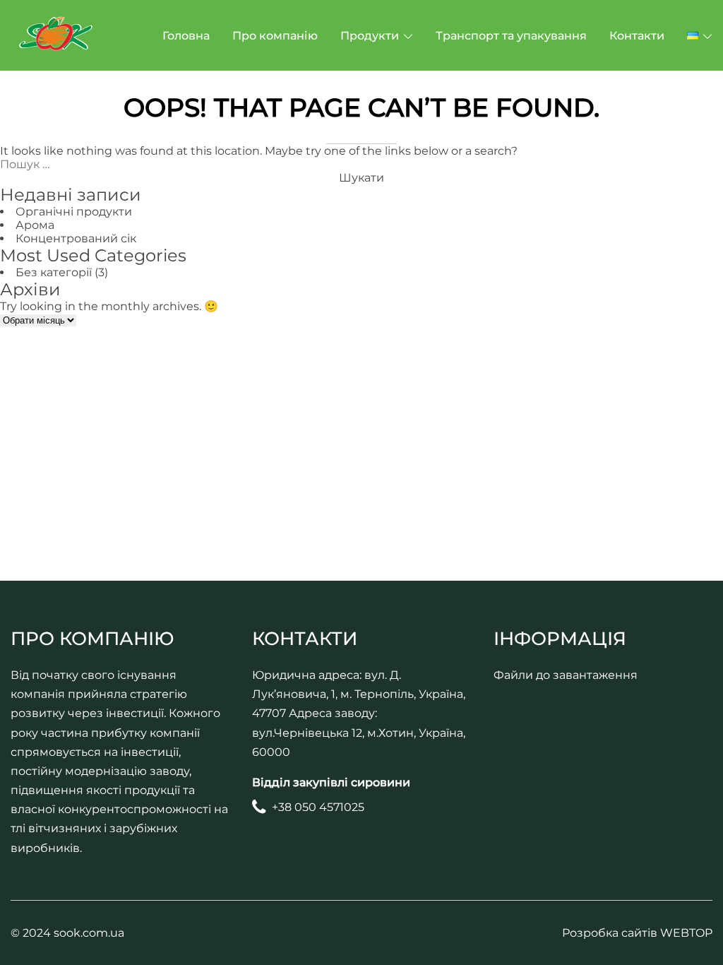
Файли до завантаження (566, 675)
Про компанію (275, 35)
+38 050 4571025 (318, 807)
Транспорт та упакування (511, 35)
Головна (186, 35)
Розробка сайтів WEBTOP (637, 933)
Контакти (636, 35)
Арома (35, 225)
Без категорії (54, 272)
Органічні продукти (74, 211)
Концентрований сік (76, 238)
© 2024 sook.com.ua (67, 933)
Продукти (369, 35)
